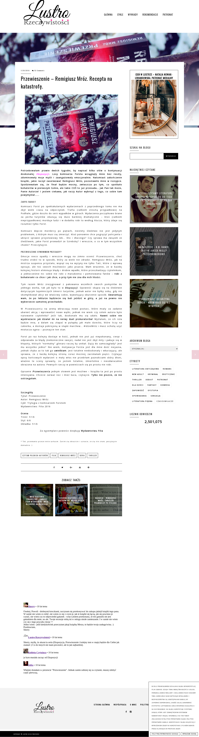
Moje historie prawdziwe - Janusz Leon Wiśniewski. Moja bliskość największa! (37, 500)
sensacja (156, 396)
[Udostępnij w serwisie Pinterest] (88, 467)
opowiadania (139, 396)
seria (82, 455)
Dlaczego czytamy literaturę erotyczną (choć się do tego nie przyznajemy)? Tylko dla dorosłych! (154, 199)
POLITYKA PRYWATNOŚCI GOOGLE (165, 734)
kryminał (153, 374)
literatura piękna (142, 401)
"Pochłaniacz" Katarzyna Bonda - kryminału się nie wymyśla (154, 302)
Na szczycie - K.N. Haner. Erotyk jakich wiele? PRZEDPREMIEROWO (154, 250)
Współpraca (120, 704)
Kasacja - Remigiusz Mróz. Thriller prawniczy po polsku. (105, 500)
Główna (108, 14)
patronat (162, 379)
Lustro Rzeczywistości (31, 734)
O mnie (133, 704)
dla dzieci (137, 385)
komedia (165, 385)
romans (167, 369)
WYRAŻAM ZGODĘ (189, 734)
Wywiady (133, 14)
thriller (93, 455)
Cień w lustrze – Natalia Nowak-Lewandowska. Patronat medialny (154, 76)
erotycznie (168, 374)
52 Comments (39, 70)
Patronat (168, 14)
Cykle (120, 14)
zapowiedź (138, 390)
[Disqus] (71, 562)
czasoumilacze (165, 401)
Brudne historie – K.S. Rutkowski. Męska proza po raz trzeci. (71, 500)
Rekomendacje (150, 14)
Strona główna (102, 704)
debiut (149, 379)
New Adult (138, 374)
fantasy (152, 385)
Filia (54, 455)
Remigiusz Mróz (68, 455)
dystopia (153, 390)
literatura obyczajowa (145, 369)
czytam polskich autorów (35, 455)
